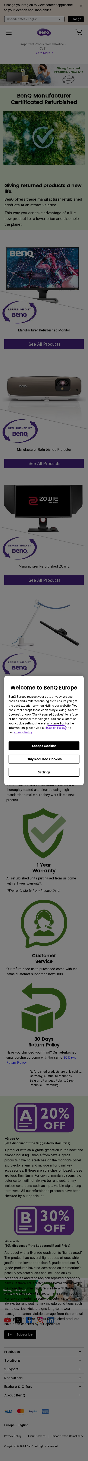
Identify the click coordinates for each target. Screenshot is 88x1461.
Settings (44, 772)
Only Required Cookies (44, 759)
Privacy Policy (23, 732)
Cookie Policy (56, 728)
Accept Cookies (44, 746)
